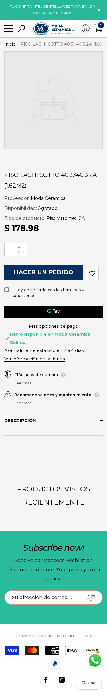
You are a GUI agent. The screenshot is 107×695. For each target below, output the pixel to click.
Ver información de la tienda (34, 359)
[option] (53, 100)
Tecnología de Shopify (74, 636)
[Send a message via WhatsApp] (95, 660)
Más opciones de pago (53, 326)
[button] (21, 28)
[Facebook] (45, 680)
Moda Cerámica (48, 198)
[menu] (8, 28)
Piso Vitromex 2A (66, 218)
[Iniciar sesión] (85, 28)
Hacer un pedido (43, 272)
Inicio (10, 44)
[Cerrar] (99, 9)
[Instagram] (62, 680)
